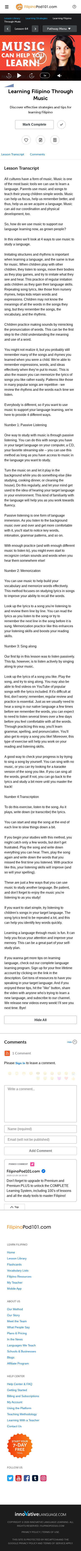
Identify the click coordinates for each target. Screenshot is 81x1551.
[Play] (19, 75)
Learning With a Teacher (23, 1420)
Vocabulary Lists (17, 1270)
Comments (37, 154)
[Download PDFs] (54, 140)
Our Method (15, 1309)
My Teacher (14, 1282)
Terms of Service (54, 1543)
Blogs (10, 1357)
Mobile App (14, 1288)
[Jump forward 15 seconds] (31, 75)
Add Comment (40, 1151)
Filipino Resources (19, 1276)
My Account (14, 1402)
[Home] (37, 9)
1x (45, 75)
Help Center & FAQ (19, 1384)
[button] (74, 6)
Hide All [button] (40, 1020)
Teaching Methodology (22, 1414)
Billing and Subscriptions (23, 1396)
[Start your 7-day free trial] (20, 1446)
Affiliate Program (18, 1363)
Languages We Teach (21, 1345)
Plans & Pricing (17, 1333)
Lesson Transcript (12, 154)
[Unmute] (59, 75)
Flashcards (14, 1264)
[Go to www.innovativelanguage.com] (40, 1513)
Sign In (20, 1063)
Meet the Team (17, 1321)
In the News (15, 1339)
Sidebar (60, 28)
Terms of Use (50, 1532)
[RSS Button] (7, 1053)
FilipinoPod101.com (52, 1526)
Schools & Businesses (21, 1351)
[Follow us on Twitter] (10, 1478)
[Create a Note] (40, 140)
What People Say (18, 1327)
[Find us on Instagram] (43, 1478)
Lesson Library (12, 18)
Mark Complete (34, 124)
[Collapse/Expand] (40, 1042)
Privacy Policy (31, 1532)
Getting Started (17, 1390)
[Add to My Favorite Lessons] (26, 140)
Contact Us (14, 1426)
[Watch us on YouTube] (18, 1478)
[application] (40, 58)
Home (11, 1252)
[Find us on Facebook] (27, 1478)
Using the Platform (19, 1408)
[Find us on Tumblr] (35, 1478)
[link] (7, 28)
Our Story (13, 1315)
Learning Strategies (36, 18)
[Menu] (6, 6)
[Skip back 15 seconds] (8, 75)
